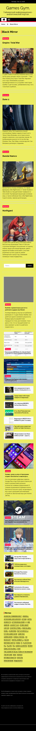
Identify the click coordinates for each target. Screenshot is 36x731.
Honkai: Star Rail (19, 637)
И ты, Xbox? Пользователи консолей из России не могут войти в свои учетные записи (22, 412)
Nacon (26, 640)
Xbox (14, 654)
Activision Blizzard (18, 622)
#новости (7, 622)
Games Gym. (18, 8)
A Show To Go (14, 625)
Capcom (6, 628)
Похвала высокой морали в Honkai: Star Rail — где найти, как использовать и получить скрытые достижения (18, 548)
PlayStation (27, 643)
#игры (29, 619)
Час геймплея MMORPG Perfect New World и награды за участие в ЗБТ (22, 404)
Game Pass (21, 634)
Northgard (8, 210)
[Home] (4, 19)
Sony (19, 649)
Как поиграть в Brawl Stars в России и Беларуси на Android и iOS (22, 580)
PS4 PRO (9, 646)
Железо (8, 304)
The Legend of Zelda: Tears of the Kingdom (18, 652)
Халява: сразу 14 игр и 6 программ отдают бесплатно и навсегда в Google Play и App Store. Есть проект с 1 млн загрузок (18, 475)
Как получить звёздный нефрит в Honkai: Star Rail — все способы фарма (22, 603)
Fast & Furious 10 (22, 631)
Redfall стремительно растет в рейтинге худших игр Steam (16, 309)
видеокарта (18, 660)
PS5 (14, 646)
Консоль (20, 657)
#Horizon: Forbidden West (13, 616)
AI (26, 622)
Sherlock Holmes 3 (10, 649)
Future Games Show (10, 634)
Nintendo (6, 38)
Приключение (8, 660)
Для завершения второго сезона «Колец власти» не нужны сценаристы (22, 389)
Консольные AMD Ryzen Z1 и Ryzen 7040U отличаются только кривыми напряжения (18, 352)
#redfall (26, 616)
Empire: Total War (11, 42)
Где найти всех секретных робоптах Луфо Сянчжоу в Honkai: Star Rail (22, 427)
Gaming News (8, 637)
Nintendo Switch (9, 643)
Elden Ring (12, 631)
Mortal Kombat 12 (18, 640)
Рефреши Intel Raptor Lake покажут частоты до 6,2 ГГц (16, 379)
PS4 (5, 646)
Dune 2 (6, 99)
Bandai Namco (10, 156)
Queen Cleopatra (21, 646)
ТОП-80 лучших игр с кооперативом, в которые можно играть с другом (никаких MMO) (22, 565)
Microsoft (7, 640)
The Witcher (8, 654)
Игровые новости (10, 657)
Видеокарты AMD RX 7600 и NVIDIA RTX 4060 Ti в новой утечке (22, 419)
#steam (24, 619)
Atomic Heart (24, 625)
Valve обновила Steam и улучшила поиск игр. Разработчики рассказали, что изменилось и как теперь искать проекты (18, 521)
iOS (26, 637)
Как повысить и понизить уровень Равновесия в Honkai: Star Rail (22, 596)
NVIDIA (18, 643)
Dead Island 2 (26, 628)
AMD (28, 622)
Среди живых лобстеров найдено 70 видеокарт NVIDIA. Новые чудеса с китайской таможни (21, 396)
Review (30, 646)
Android (8, 471)
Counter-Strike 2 (16, 628)
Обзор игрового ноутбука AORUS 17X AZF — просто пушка (22, 435)
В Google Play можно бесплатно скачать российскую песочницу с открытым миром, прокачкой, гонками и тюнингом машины (21, 573)
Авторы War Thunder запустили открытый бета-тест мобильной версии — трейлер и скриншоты (22, 557)
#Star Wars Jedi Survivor (12, 619)
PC (21, 643)
